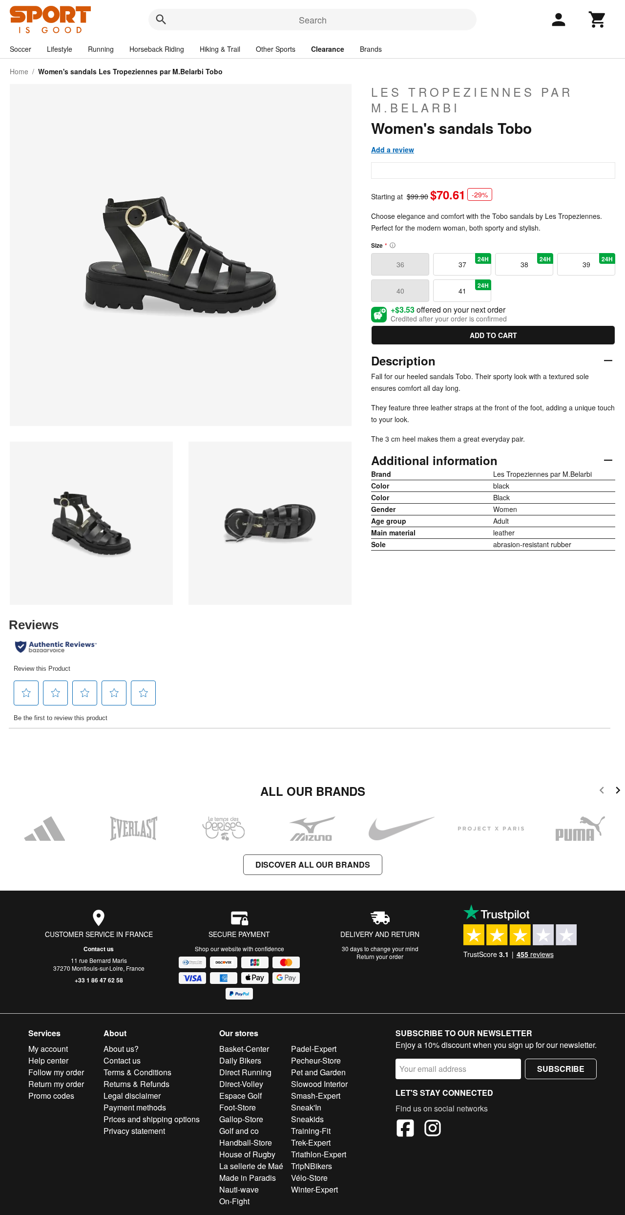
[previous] (602, 791)
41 (473, 288)
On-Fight (234, 1201)
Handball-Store (245, 1142)
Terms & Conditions (137, 1072)
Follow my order (56, 1072)
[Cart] (597, 19)
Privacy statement (134, 1130)
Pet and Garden (318, 1072)
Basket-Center (244, 1048)
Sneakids (307, 1119)
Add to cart (493, 335)
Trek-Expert (311, 1142)
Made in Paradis (247, 1177)
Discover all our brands (312, 864)
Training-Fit (311, 1130)
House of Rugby (247, 1154)
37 (473, 262)
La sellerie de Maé (251, 1166)
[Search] (161, 19)
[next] (618, 791)
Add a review (392, 149)
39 (598, 262)
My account (48, 1048)
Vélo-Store (309, 1177)
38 (536, 262)
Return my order (56, 1083)
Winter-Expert (314, 1189)
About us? (121, 1048)
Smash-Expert (315, 1095)
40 (400, 291)
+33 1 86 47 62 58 (99, 980)
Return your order (379, 956)
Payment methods (135, 1107)
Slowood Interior (319, 1083)
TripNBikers (311, 1166)
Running (101, 49)
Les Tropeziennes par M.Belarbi (472, 99)
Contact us (98, 949)
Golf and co (239, 1130)
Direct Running (245, 1072)
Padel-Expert (313, 1048)
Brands (371, 49)
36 (400, 264)
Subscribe (560, 1068)
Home (19, 71)
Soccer (20, 49)
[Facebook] (405, 1129)
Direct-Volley (241, 1083)
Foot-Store (237, 1107)
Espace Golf (240, 1095)
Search (313, 19)
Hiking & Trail (220, 49)
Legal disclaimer (132, 1095)
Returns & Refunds (136, 1083)
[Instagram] (432, 1129)
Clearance (327, 49)
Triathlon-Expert (318, 1154)
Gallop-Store (241, 1119)
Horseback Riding (156, 49)
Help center (48, 1060)
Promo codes (51, 1095)
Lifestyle (59, 49)
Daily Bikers (240, 1060)
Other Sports (275, 49)
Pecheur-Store (316, 1060)
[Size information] (392, 245)
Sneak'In (306, 1107)
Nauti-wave (239, 1189)
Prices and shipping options (152, 1119)
